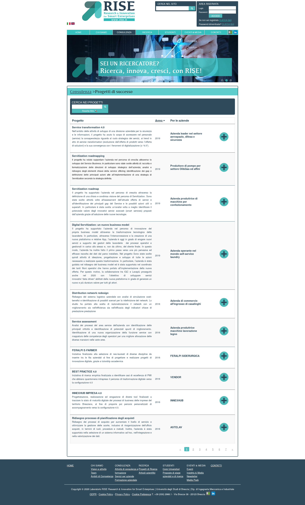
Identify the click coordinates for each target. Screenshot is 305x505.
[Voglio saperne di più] (224, 136)
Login (201, 8)
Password (202, 12)
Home (78, 32)
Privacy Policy (122, 494)
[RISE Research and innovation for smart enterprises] (108, 11)
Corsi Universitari (171, 469)
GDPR (93, 494)
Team (94, 472)
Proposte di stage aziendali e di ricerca (173, 474)
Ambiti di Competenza (102, 476)
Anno (159, 120)
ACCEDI (215, 15)
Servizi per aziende (124, 476)
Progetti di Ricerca (148, 469)
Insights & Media (195, 472)
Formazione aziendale (126, 480)
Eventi (190, 469)
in (235, 32)
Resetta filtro (88, 110)
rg (230, 32)
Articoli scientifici (147, 472)
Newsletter (192, 476)
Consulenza (80, 91)
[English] (73, 23)
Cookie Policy (106, 494)
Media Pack (193, 480)
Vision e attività (98, 469)
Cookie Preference (141, 494)
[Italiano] (68, 23)
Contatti (216, 32)
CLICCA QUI (225, 20)
